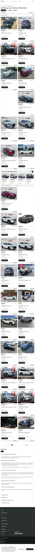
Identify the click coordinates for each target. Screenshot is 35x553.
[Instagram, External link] (20, 533)
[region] (17, 548)
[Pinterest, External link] (21, 533)
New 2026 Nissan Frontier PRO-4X (4, 181)
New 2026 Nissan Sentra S (22, 181)
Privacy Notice (3, 539)
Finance (20, 1)
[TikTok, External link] (15, 533)
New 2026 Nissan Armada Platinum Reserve (12, 181)
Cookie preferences (22, 549)
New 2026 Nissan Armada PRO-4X (29, 181)
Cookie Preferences (3, 543)
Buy (7, 1)
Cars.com (6, 548)
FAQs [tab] (2, 451)
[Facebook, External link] (16, 533)
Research (15, 1)
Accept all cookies (30, 549)
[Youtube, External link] (18, 533)
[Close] (34, 545)
